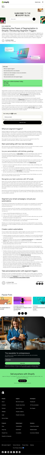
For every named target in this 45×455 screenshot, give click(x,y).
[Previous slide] (19, 313)
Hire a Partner (19, 408)
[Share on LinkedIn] (42, 284)
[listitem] (22, 304)
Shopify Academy (20, 411)
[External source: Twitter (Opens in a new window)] (5, 452)
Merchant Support (20, 401)
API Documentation (34, 405)
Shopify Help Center (20, 405)
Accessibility (18, 432)
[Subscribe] (34, 19)
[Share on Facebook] (37, 284)
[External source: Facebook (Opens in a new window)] (3, 452)
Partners (4, 408)
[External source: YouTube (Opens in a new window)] (8, 452)
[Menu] (42, 2)
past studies (20, 153)
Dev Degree (32, 408)
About (3, 401)
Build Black (18, 429)
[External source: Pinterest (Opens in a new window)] (20, 452)
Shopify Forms (33, 162)
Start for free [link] (23, 122)
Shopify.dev (32, 401)
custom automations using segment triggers (20, 277)
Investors (4, 405)
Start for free (37, 2)
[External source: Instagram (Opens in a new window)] (11, 452)
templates (15, 276)
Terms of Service (16, 445)
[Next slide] (25, 313)
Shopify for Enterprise (6, 436)
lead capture (19, 170)
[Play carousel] (22, 313)
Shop (3, 426)
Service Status (5, 418)
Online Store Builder (34, 426)
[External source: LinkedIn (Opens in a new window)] (17, 452)
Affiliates (4, 411)
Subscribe (22, 363)
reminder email (25, 266)
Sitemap (32, 445)
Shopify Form (22, 99)
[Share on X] (40, 284)
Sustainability (19, 426)
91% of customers (24, 94)
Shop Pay (4, 429)
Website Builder (33, 429)
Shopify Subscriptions (26, 255)
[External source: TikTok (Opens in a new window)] (14, 452)
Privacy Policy (35, 366)
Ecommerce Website (34, 432)
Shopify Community (20, 415)
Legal (3, 415)
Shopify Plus (4, 432)
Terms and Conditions (26, 366)
